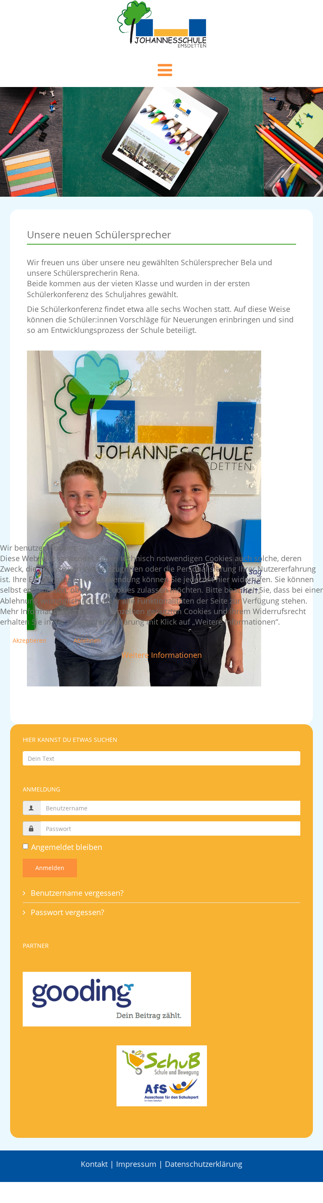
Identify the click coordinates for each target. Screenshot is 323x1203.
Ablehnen (87, 640)
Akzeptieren (29, 640)
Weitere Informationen (162, 655)
